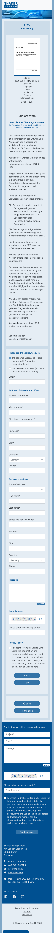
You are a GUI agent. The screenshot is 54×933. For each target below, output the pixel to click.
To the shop (27, 710)
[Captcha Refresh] (40, 619)
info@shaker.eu (15, 868)
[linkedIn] (6, 896)
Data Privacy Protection (27, 908)
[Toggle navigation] (47, 5)
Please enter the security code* (24, 627)
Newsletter (27, 914)
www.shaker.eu (15, 872)
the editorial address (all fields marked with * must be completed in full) (27, 361)
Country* (13, 454)
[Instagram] (23, 896)
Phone (12, 566)
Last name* (14, 507)
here (36, 666)
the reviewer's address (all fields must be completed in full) (28, 370)
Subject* (10, 734)
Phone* (12, 465)
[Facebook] (14, 896)
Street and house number (21, 519)
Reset (27, 675)
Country (13, 555)
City (11, 543)
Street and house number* (22, 419)
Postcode (13, 531)
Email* (12, 376)
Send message (27, 832)
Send (27, 682)
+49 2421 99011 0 (17, 861)
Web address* (16, 407)
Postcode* (14, 431)
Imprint (27, 911)
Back (28, 703)
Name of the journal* (19, 395)
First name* (14, 496)
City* (11, 442)
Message (13, 580)
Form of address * (18, 484)
